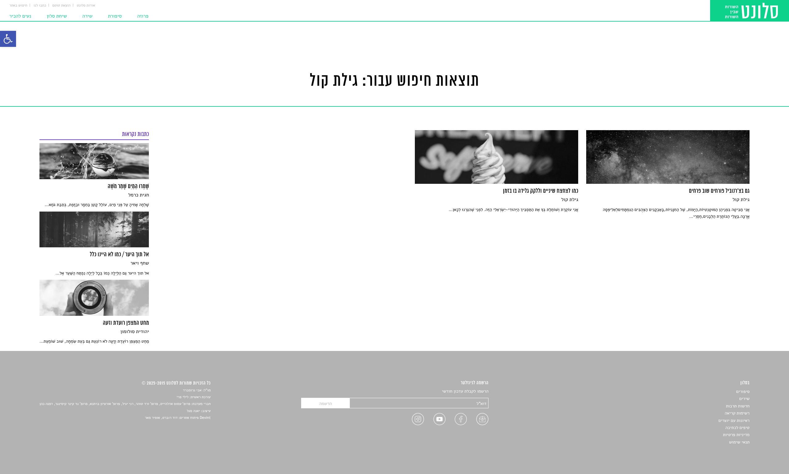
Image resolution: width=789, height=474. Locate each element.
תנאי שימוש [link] (739, 442)
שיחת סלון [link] (57, 16)
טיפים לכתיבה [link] (737, 428)
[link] (8, 39)
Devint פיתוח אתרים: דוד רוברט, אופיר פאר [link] (178, 417)
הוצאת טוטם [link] (61, 5)
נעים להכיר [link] (20, 16)
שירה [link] (87, 16)
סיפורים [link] (743, 391)
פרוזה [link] (143, 16)
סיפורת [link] (115, 16)
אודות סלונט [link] (86, 5)
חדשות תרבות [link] (738, 406)
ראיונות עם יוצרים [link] (734, 420)
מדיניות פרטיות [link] (736, 435)
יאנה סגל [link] (193, 411)
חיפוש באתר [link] (18, 5)
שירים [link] (744, 399)
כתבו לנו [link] (40, 5)
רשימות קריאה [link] (737, 413)
